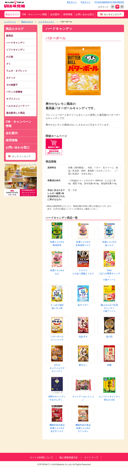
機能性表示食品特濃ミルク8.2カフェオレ (83, 428)
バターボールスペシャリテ (57, 338)
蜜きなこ (83, 364)
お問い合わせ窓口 (85, 14)
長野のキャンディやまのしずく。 (57, 398)
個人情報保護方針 (68, 457)
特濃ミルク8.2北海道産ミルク (83, 243)
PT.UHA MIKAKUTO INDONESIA (109, 2)
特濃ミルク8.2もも (57, 272)
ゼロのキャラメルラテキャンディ (57, 368)
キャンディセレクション (83, 398)
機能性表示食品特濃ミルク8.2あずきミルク (57, 428)
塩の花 (109, 336)
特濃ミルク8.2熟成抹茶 (57, 243)
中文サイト (86, 2)
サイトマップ (91, 457)
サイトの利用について (41, 457)
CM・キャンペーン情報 (34, 14)
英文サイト (72, 2)
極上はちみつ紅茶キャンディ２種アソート (109, 308)
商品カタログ (12, 14)
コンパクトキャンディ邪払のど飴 (109, 398)
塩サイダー (83, 304)
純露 (109, 364)
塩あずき (83, 336)
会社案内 (55, 14)
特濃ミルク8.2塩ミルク (109, 243)
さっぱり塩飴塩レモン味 (57, 306)
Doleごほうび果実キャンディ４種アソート (109, 275)
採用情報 (67, 14)
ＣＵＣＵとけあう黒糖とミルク (83, 272)
